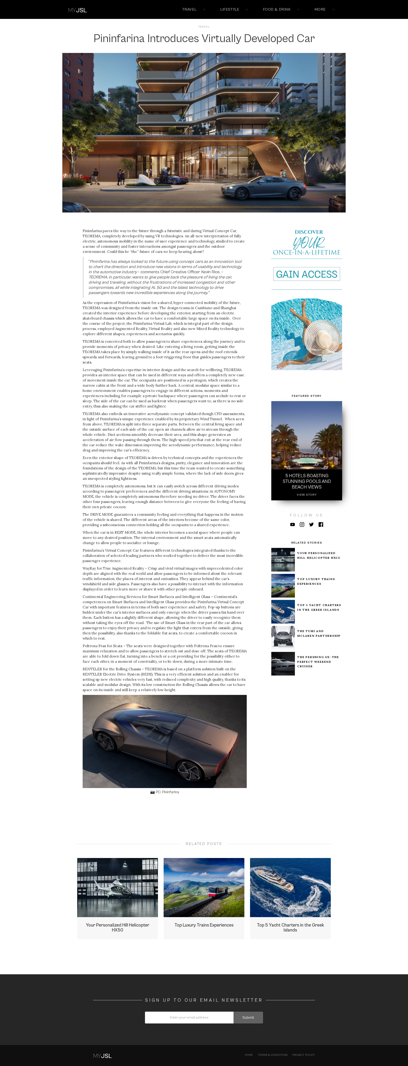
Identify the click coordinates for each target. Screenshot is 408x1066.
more (320, 9)
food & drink (277, 9)
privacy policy (303, 1055)
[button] (192, 9)
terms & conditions (273, 1055)
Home (249, 1055)
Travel (189, 9)
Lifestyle (229, 9)
